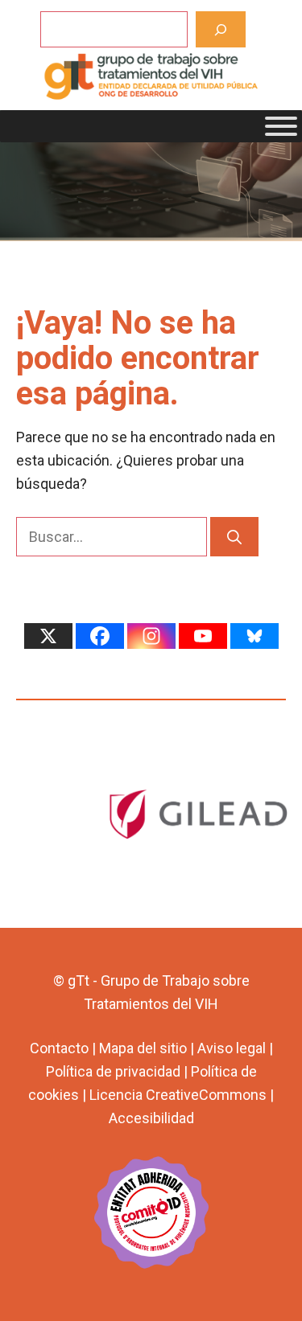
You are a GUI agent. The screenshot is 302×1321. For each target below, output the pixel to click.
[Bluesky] (254, 636)
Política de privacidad (113, 1071)
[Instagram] (151, 636)
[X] (48, 636)
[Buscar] (221, 29)
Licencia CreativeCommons (178, 1094)
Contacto (59, 1048)
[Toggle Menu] (281, 126)
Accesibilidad (151, 1118)
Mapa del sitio (143, 1048)
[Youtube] (203, 636)
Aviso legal (231, 1048)
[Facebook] (100, 636)
